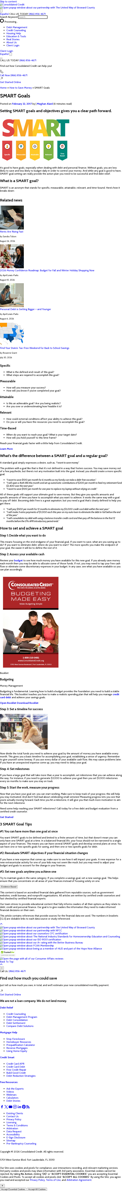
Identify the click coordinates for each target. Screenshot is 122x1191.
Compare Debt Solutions (20, 1026)
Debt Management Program (21, 1016)
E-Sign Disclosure (15, 1137)
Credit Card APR (15, 1063)
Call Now (13, 75)
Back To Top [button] (7, 961)
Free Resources (9, 1082)
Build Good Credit (16, 1072)
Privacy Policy (13, 1119)
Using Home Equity (16, 1051)
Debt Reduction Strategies (21, 1075)
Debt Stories (13, 1100)
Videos (10, 1091)
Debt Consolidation (17, 1019)
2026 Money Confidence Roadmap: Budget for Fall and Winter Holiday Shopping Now (47, 270)
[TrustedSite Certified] (7, 953)
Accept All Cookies (37, 1189)
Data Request (14, 1131)
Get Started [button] (6, 817)
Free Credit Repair (16, 1069)
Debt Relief (6, 1007)
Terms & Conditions (17, 1125)
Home (3, 87)
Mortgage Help (8, 1032)
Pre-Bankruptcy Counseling (21, 1143)
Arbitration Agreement (79, 1179)
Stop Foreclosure (15, 1038)
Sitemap (10, 1140)
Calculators (12, 1097)
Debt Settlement (15, 1023)
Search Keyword (8, 16)
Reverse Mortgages (17, 1047)
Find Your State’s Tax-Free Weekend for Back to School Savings (34, 348)
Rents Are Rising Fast (11, 231)
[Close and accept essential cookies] (2, 1186)
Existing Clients (14, 1113)
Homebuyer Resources (18, 1041)
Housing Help (13, 33)
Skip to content (8, 1)
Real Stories (13, 39)
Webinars (11, 1094)
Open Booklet (8, 702)
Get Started (10, 82)
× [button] (2, 968)
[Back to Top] (1, 924)
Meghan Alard (45, 103)
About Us (11, 42)
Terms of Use (53, 1179)
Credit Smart (7, 1057)
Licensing (11, 1122)
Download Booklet (27, 702)
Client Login (12, 45)
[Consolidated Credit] (12, 4)
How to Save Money (20, 87)
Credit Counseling (16, 30)
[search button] (1, 10)
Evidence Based (8, 887)
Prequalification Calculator (20, 1044)
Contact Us (12, 1116)
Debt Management (16, 27)
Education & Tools (16, 36)
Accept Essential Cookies (13, 1189)
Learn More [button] (6, 448)
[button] (47, 7)
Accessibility (13, 1134)
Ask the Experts (15, 1088)
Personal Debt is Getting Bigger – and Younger (25, 309)
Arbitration (12, 1128)
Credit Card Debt (15, 1066)
